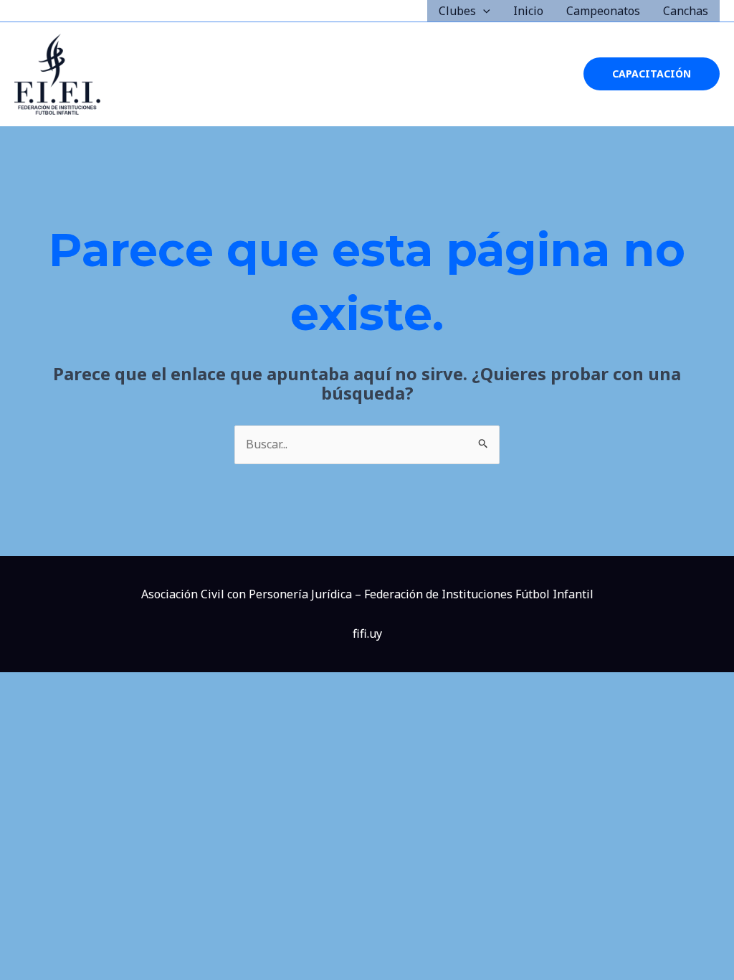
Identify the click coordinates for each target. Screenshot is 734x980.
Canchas (685, 11)
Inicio (528, 11)
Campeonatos (603, 11)
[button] (483, 11)
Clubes (457, 11)
